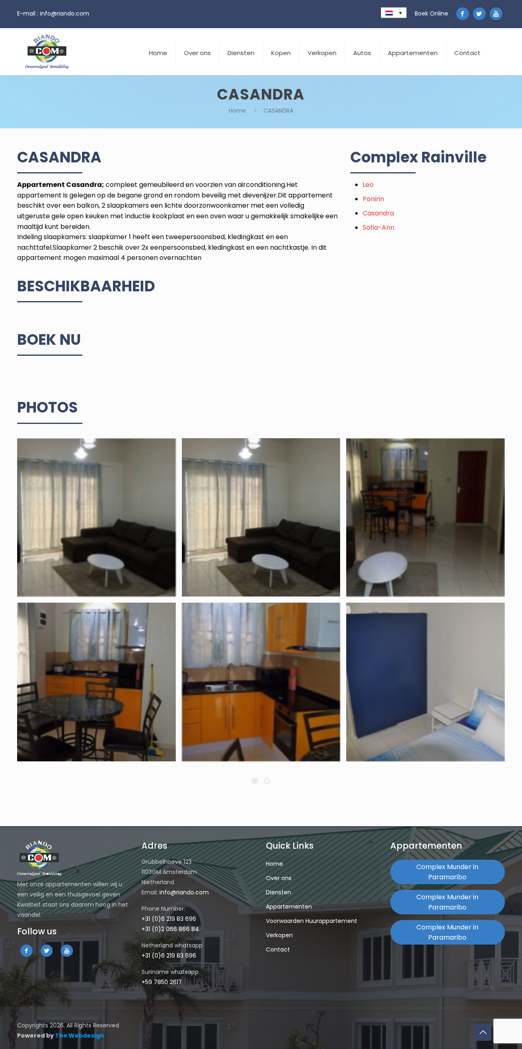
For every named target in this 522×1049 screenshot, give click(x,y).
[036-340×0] (425, 682)
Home (237, 110)
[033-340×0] (425, 517)
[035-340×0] (261, 682)
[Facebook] (462, 13)
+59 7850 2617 (162, 982)
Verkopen (279, 935)
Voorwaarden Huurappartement (311, 921)
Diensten (278, 892)
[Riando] (47, 51)
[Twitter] (479, 13)
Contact (278, 949)
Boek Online (431, 13)
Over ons (279, 878)
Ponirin (373, 199)
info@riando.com (64, 13)
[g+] (496, 13)
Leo (368, 184)
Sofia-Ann (378, 227)
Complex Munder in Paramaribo (447, 872)
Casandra (378, 213)
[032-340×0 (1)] (96, 517)
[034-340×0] (96, 682)
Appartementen (289, 907)
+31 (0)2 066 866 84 (170, 929)
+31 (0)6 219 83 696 (169, 919)
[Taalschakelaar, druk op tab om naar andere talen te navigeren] (394, 12)
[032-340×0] (261, 517)
